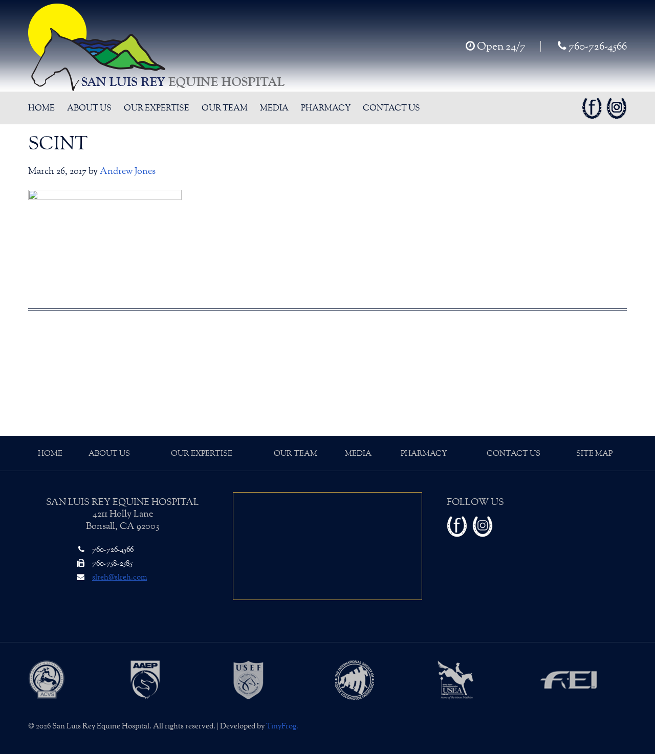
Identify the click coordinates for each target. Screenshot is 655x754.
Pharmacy (424, 453)
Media (358, 453)
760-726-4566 (596, 46)
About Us (109, 453)
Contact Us (513, 453)
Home (50, 453)
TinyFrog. (282, 726)
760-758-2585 (112, 563)
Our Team (295, 453)
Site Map (594, 453)
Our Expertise (201, 453)
